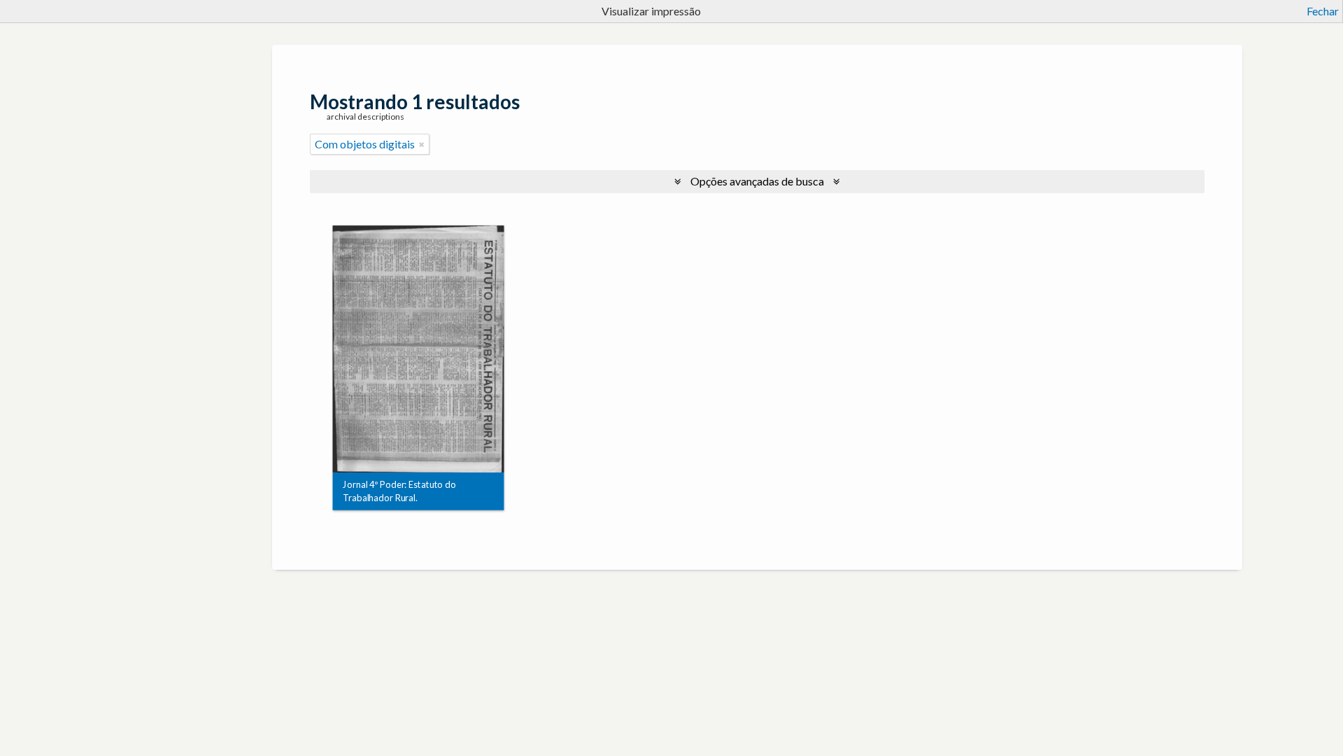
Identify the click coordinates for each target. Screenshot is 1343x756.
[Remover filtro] (422, 144)
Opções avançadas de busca (757, 181)
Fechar (1323, 11)
